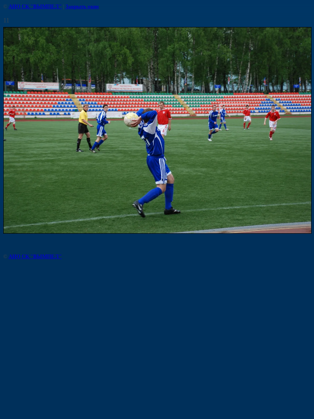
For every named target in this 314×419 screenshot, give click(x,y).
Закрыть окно (82, 6)
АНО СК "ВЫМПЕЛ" (35, 6)
